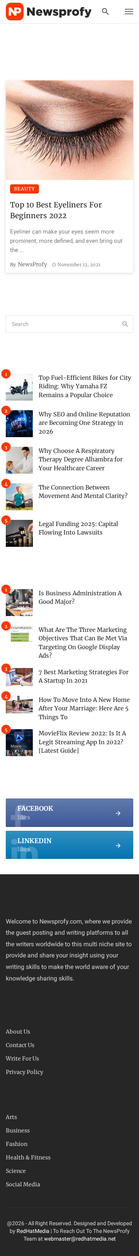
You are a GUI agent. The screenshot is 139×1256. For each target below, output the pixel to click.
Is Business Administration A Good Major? (80, 598)
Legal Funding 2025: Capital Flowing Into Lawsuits (78, 528)
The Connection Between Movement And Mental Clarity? (83, 492)
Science (16, 1170)
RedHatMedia (33, 1231)
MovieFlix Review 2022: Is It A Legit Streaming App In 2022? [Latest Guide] (82, 742)
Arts (11, 1117)
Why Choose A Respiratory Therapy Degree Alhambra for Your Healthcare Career (81, 459)
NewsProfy (32, 264)
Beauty (24, 189)
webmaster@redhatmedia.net (80, 1239)
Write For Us (22, 1058)
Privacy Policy (24, 1072)
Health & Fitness (28, 1157)
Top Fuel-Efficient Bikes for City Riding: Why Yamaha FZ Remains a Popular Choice (85, 386)
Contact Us (20, 1045)
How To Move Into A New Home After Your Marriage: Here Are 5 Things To (84, 708)
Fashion (16, 1144)
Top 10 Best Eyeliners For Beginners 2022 (56, 210)
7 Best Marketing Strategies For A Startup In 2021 (84, 676)
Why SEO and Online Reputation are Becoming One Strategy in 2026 (84, 423)
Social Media (23, 1184)
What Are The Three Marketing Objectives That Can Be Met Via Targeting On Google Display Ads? (83, 643)
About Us (18, 1031)
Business (18, 1130)
